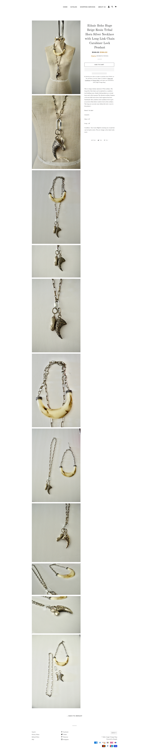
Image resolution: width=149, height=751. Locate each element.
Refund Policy (35, 737)
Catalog (73, 7)
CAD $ (113, 733)
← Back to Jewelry (74, 716)
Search (34, 732)
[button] (99, 69)
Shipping (93, 56)
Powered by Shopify (111, 739)
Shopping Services (87, 7)
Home (65, 7)
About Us (102, 7)
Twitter (65, 734)
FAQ (33, 739)
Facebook (65, 732)
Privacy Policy (35, 734)
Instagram (66, 739)
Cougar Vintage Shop (111, 737)
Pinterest (65, 737)
